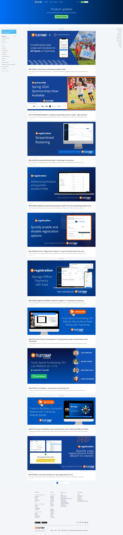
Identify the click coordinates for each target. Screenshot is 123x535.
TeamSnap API (80, 499)
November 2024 (118, 37)
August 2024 (119, 41)
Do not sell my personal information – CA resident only (78, 530)
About (78, 494)
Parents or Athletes (38, 511)
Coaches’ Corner (64, 495)
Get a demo (37, 496)
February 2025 (119, 34)
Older (120, 47)
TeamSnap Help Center (65, 503)
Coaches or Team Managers (40, 504)
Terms (55, 530)
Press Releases (63, 501)
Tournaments (37, 500)
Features (36, 497)
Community (63, 505)
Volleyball (52, 505)
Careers (80, 495)
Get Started (37, 509)
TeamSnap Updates (64, 502)
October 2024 (119, 38)
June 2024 (119, 44)
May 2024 (119, 45)
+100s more (52, 517)
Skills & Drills (63, 499)
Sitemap (51, 530)
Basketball (52, 497)
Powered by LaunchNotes (5, 70)
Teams (51, 507)
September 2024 (118, 40)
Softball (51, 504)
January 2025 (119, 36)
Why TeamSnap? (64, 506)
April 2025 (119, 31)
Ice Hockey (52, 500)
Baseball (51, 496)
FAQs (36, 501)
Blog (61, 494)
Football (51, 498)
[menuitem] (46, 2)
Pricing (36, 498)
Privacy (59, 530)
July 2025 (120, 30)
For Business (52, 494)
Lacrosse (52, 501)
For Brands (79, 497)
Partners (79, 498)
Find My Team (78, 1)
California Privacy (64, 530)
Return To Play (63, 497)
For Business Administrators (40, 494)
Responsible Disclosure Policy (82, 501)
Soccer (51, 502)
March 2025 (119, 33)
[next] (67, 483)
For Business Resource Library (66, 498)
